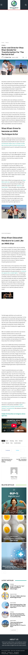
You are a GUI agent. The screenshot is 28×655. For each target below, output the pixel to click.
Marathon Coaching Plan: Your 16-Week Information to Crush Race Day (17, 615)
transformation (17, 443)
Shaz (11, 443)
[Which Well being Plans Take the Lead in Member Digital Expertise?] (14, 556)
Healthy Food (14, 536)
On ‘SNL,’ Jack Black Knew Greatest (21, 460)
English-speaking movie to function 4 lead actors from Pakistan (13, 406)
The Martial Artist (10, 408)
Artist (16, 440)
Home (3, 42)
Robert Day (8, 57)
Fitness (7, 42)
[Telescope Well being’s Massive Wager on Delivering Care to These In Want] (5, 623)
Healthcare (13, 564)
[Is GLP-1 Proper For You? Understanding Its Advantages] (14, 501)
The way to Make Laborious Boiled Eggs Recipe (14, 539)
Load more (13, 630)
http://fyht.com (14, 478)
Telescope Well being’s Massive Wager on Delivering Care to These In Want (18, 624)
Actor (7, 440)
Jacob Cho (19, 185)
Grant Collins (5, 187)
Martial (7, 443)
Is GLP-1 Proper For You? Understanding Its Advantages (14, 511)
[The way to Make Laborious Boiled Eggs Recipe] (14, 528)
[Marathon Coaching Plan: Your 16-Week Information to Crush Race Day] (5, 614)
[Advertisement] (14, 25)
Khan (3, 443)
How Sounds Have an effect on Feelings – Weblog (7, 460)
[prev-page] (3, 573)
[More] (22, 450)
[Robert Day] (3, 57)
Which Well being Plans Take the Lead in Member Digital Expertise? (14, 567)
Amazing (12, 440)
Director (21, 440)
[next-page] (5, 573)
